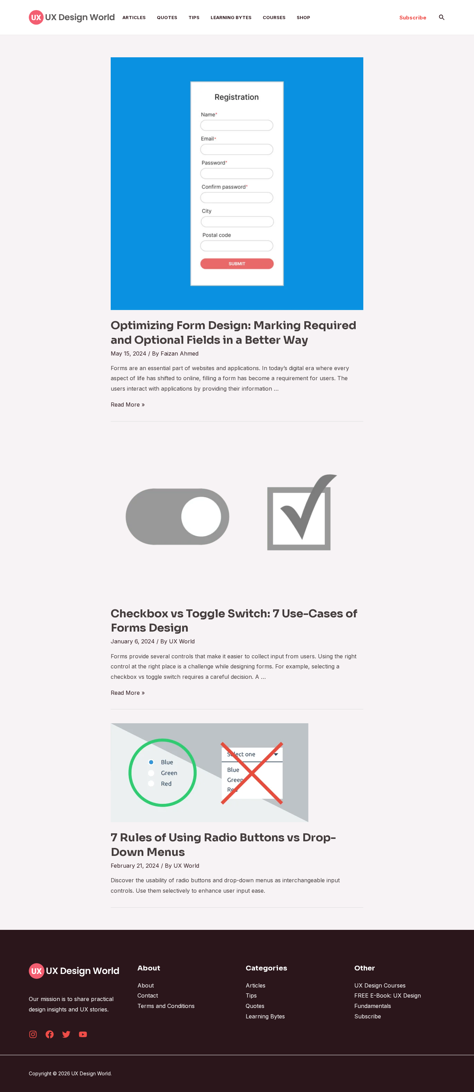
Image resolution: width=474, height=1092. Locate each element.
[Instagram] (33, 1034)
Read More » (128, 404)
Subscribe (367, 1016)
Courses (274, 17)
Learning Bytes (231, 17)
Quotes (167, 17)
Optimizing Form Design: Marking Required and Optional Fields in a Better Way (233, 332)
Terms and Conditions (166, 1005)
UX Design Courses (380, 985)
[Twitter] (66, 1034)
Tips (194, 17)
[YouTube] (83, 1034)
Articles (134, 17)
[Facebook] (49, 1034)
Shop (303, 17)
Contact (147, 995)
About (145, 985)
